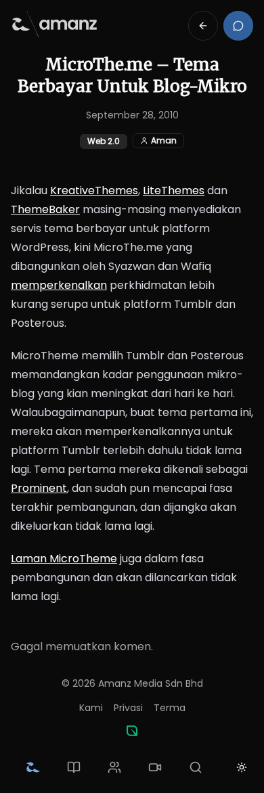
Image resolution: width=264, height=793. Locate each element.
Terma (169, 708)
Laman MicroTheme (64, 558)
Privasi (128, 708)
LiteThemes (173, 190)
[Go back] (203, 26)
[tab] (33, 767)
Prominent (39, 488)
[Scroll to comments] (238, 26)
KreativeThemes (94, 190)
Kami (91, 708)
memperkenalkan (59, 285)
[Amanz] (132, 730)
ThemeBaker (45, 209)
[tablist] (114, 767)
